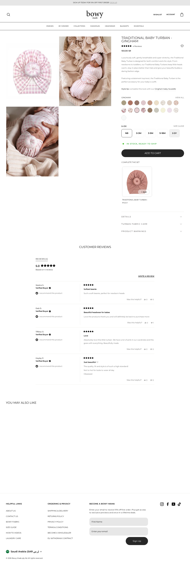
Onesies (50, 26)
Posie (176, 102)
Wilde (163, 102)
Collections (79, 26)
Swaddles (95, 26)
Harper (130, 110)
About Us (11, 511)
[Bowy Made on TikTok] (179, 504)
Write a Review (146, 276)
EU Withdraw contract (60, 538)
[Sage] (124, 106)
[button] (131, 45)
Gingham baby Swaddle (165, 89)
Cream (156, 102)
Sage (123, 102)
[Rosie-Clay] (131, 106)
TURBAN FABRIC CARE (134, 224)
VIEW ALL (179, 97)
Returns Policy (56, 516)
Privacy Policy (55, 522)
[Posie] (177, 106)
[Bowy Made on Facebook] (168, 504)
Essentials (139, 26)
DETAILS (126, 217)
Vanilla (123, 117)
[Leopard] (177, 113)
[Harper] (131, 113)
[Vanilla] (124, 121)
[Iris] (124, 113)
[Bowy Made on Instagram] (162, 504)
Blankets (124, 26)
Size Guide (11, 527)
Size (124, 126)
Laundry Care (13, 538)
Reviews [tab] (42, 259)
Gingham (136, 110)
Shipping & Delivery (58, 511)
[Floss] (170, 113)
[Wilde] (164, 106)
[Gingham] (137, 113)
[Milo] (150, 106)
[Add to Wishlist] (182, 46)
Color (126, 97)
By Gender (64, 26)
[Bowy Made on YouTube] (173, 504)
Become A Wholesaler (59, 533)
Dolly (150, 110)
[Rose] (137, 106)
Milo (150, 102)
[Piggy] (144, 106)
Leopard (176, 110)
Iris (123, 110)
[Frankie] (144, 113)
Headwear (110, 26)
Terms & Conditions (58, 527)
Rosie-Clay (130, 102)
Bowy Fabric (12, 522)
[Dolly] (150, 113)
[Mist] (157, 113)
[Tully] (170, 106)
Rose (136, 102)
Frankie (143, 110)
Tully (169, 102)
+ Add (144, 192)
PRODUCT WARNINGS (133, 231)
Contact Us (12, 516)
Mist (156, 110)
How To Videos (13, 533)
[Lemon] (164, 113)
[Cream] (157, 106)
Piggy (143, 102)
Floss (169, 110)
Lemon (163, 110)
